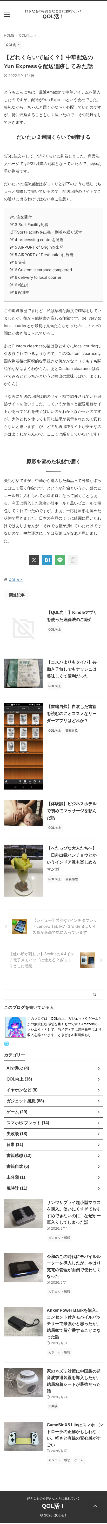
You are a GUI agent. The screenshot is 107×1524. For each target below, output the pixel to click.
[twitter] (34, 560)
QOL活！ (53, 16)
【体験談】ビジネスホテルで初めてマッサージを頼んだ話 (72, 810)
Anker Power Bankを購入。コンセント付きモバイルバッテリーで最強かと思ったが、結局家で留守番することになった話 (74, 1323)
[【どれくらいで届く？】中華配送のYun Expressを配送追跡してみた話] (47, 560)
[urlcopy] (73, 560)
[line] (60, 560)
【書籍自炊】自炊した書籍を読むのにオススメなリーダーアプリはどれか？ (72, 713)
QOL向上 (16, 580)
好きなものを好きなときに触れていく (53, 1498)
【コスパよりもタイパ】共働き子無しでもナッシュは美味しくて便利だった (72, 669)
